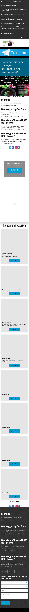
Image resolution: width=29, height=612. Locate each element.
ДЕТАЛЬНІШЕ (14, 261)
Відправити (6, 603)
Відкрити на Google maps (14, 170)
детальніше (14, 496)
